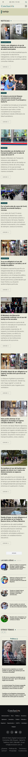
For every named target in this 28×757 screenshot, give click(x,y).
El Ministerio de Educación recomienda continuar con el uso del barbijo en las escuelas (14, 317)
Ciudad (17, 719)
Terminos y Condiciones (22, 750)
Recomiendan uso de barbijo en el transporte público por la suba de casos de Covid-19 (13, 153)
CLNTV (17, 723)
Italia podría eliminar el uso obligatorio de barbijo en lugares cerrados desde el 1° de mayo (12, 420)
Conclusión (20, 738)
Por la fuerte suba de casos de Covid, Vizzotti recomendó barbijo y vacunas (14, 208)
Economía (23, 715)
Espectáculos (10, 723)
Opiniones (4, 719)
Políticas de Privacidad (13, 750)
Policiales (23, 719)
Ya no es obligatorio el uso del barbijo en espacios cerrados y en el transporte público (13, 263)
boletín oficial (4, 258)
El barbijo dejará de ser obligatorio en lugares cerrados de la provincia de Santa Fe (14, 373)
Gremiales (10, 719)
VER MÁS (14, 553)
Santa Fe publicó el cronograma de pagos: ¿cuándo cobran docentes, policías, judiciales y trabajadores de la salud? (18, 567)
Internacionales (5, 715)
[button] (2, 632)
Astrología (23, 723)
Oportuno (3, 92)
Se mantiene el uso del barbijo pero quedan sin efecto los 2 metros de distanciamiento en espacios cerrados (13, 471)
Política (17, 715)
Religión (14, 726)
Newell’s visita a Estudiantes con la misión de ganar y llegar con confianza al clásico (18, 618)
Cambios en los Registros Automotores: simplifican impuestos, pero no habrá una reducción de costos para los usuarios (14, 695)
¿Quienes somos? (4, 750)
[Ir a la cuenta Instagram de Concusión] (20, 732)
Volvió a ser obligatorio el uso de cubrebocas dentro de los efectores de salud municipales (13, 47)
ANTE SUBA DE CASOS (5, 42)
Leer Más (5, 66)
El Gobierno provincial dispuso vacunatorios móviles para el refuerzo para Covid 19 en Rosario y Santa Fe (13, 99)
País (12, 715)
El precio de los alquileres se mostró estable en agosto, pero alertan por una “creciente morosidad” (13, 670)
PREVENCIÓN (4, 147)
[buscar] (26, 2)
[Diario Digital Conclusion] (7, 6)
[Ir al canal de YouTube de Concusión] (16, 732)
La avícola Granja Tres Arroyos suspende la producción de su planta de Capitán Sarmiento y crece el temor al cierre (13, 687)
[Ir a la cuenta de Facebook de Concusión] (7, 732)
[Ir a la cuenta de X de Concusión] (11, 732)
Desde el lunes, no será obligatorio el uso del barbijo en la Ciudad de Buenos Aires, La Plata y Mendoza (14, 519)
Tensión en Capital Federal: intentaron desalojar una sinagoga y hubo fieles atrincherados (17, 592)
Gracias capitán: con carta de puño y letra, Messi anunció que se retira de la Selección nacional (18, 605)
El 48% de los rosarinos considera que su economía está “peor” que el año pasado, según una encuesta (14, 678)
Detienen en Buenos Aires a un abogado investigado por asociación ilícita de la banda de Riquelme (18, 580)
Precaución (4, 203)
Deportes (3, 723)
